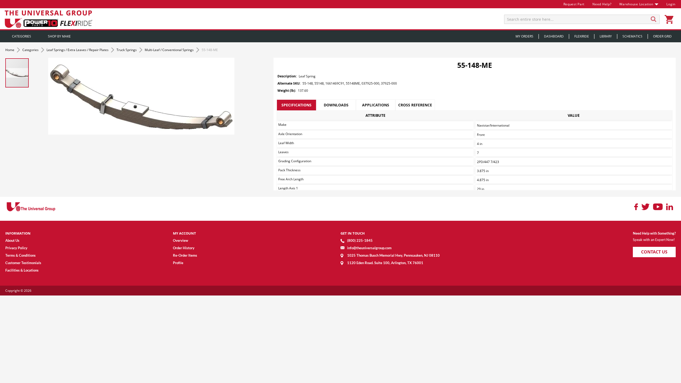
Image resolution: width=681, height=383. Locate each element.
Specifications (296, 104)
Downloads (336, 104)
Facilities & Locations (22, 270)
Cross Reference (415, 104)
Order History (183, 248)
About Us (12, 240)
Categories (30, 50)
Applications (375, 104)
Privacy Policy (16, 248)
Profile (178, 263)
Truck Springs (127, 50)
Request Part (574, 4)
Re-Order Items (185, 255)
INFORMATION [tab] (18, 233)
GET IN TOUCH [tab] (352, 233)
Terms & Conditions (20, 255)
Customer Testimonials (23, 263)
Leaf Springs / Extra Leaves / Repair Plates (78, 50)
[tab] (296, 105)
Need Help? (601, 4)
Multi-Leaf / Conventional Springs (169, 50)
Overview (180, 240)
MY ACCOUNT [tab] (184, 233)
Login (670, 4)
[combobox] (582, 19)
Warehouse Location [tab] (636, 4)
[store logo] (49, 18)
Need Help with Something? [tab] (654, 233)
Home (10, 50)
